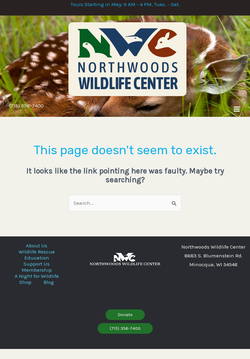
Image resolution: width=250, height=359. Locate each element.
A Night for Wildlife (37, 276)
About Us (36, 245)
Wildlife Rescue (37, 252)
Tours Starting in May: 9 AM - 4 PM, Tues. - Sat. (125, 4)
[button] (125, 314)
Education (36, 258)
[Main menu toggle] (237, 109)
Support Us (36, 264)
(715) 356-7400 (26, 106)
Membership (37, 270)
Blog (49, 282)
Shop (25, 282)
